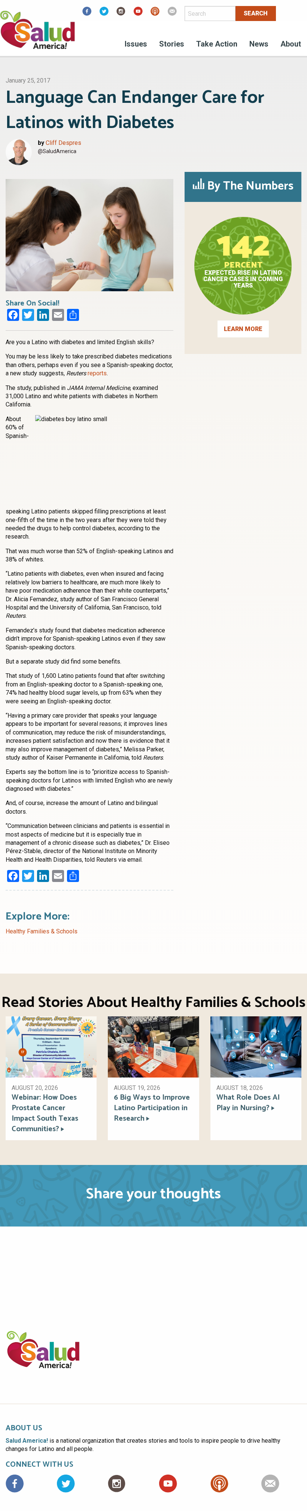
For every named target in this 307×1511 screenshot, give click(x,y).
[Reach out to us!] (172, 13)
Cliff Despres (63, 142)
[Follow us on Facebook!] (86, 13)
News (258, 43)
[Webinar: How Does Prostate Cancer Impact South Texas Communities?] (51, 1046)
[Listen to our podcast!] (155, 13)
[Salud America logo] (37, 34)
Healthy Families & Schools (41, 931)
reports (97, 373)
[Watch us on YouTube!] (138, 13)
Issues (136, 43)
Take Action (216, 43)
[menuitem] (136, 45)
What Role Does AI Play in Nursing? (248, 1103)
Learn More (243, 329)
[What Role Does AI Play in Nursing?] (255, 1046)
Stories (171, 43)
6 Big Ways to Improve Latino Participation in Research (152, 1108)
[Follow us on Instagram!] (120, 13)
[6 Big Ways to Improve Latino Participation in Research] (153, 1046)
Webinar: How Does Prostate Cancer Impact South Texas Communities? (45, 1114)
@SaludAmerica (57, 151)
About (290, 43)
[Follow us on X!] (104, 13)
